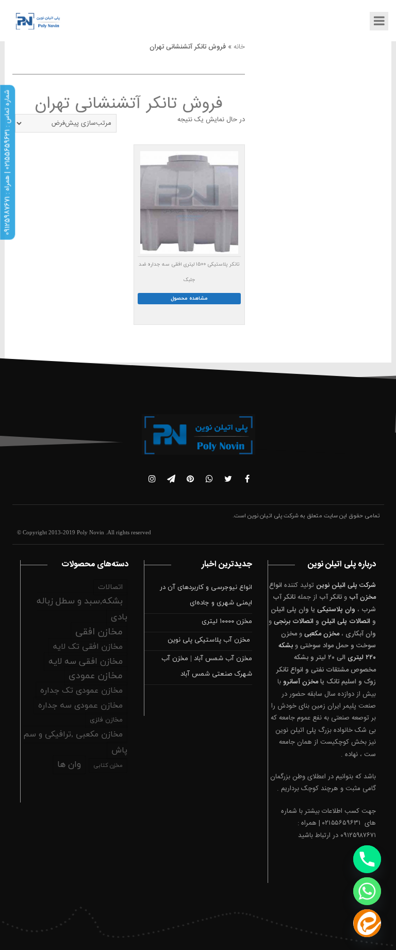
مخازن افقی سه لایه (85, 662)
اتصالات (110, 587)
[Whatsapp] (367, 891)
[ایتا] (367, 923)
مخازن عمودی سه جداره (80, 705)
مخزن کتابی (108, 765)
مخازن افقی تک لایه (88, 646)
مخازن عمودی (96, 675)
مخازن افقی (99, 632)
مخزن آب (362, 597)
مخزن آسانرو (300, 681)
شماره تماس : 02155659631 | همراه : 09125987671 (7, 162)
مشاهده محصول (189, 298)
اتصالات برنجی (294, 621)
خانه (239, 47)
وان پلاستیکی (336, 609)
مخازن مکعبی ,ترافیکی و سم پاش (75, 742)
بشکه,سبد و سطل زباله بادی (82, 609)
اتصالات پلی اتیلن (345, 621)
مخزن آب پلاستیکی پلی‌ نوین (210, 640)
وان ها (69, 765)
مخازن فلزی (106, 720)
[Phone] (367, 859)
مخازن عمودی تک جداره (81, 690)
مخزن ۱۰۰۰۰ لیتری (227, 621)
